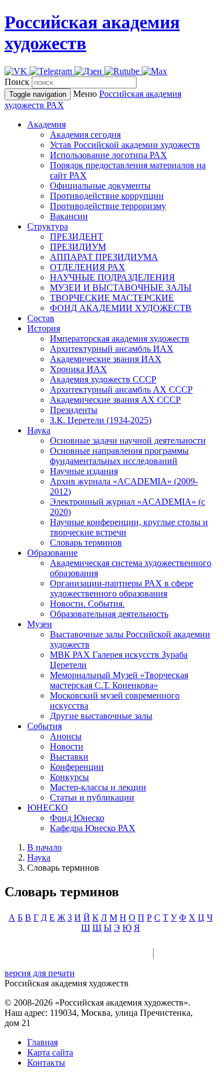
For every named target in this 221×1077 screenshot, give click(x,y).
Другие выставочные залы (101, 716)
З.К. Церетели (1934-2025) (100, 420)
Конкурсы (69, 777)
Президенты (73, 410)
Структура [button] (47, 226)
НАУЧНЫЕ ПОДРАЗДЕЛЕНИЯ (112, 277)
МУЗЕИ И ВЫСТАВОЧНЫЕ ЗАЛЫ (121, 287)
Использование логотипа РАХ (108, 155)
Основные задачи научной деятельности (128, 440)
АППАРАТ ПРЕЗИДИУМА (104, 257)
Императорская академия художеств (119, 338)
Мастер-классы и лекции (98, 787)
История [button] (43, 328)
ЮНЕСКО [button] (47, 807)
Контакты (46, 1062)
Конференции (77, 767)
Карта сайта (50, 1052)
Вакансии (69, 216)
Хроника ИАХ (78, 369)
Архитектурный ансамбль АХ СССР (121, 389)
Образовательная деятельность (109, 614)
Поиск (17, 82)
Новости (66, 746)
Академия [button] (46, 124)
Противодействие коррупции (107, 196)
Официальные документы (100, 185)
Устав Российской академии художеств (125, 145)
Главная (42, 1042)
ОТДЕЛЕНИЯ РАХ (87, 267)
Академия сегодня (85, 134)
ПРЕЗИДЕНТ (76, 236)
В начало (44, 847)
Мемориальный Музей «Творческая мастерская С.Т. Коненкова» (119, 680)
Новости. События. (87, 603)
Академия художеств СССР (103, 379)
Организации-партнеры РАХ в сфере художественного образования (121, 588)
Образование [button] (52, 552)
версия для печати (40, 973)
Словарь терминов (86, 542)
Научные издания (84, 471)
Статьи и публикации (92, 797)
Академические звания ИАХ (106, 359)
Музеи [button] (39, 624)
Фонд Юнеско (77, 818)
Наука (38, 857)
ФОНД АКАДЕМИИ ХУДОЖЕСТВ (121, 308)
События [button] (44, 726)
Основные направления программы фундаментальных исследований (119, 456)
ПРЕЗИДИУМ (78, 247)
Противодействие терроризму (108, 206)
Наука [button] (38, 430)
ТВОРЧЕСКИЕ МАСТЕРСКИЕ (112, 298)
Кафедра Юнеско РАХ (92, 828)
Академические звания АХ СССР (115, 400)
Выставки (69, 756)
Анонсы (66, 736)
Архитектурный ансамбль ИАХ (111, 349)
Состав (40, 318)
